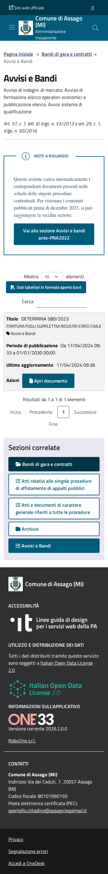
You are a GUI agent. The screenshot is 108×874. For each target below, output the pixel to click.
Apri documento (50, 380)
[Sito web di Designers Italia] (54, 623)
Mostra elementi (54, 276)
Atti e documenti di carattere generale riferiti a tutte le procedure (53, 508)
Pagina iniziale (18, 54)
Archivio (29, 528)
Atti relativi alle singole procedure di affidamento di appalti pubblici (54, 484)
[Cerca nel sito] (95, 27)
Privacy (15, 839)
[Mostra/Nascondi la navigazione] (12, 27)
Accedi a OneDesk (26, 863)
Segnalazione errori (28, 851)
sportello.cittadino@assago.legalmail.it (47, 810)
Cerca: (28, 301)
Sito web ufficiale (28, 7)
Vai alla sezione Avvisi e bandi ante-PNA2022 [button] (54, 234)
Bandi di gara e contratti (67, 54)
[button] (92, 7)
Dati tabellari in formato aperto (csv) (48, 287)
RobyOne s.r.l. (22, 740)
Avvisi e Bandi (41, 545)
